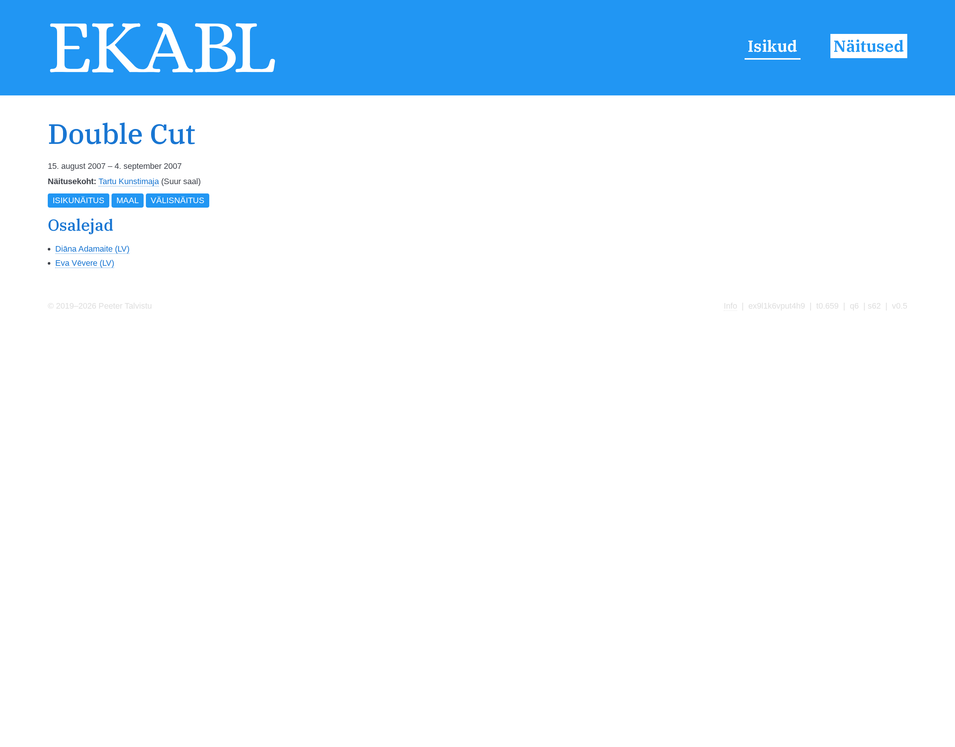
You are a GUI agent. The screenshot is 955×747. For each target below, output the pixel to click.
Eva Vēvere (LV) (84, 263)
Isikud (772, 45)
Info (730, 306)
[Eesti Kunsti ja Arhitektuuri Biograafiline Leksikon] (162, 73)
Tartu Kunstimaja (128, 181)
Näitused (868, 45)
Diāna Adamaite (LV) (92, 248)
